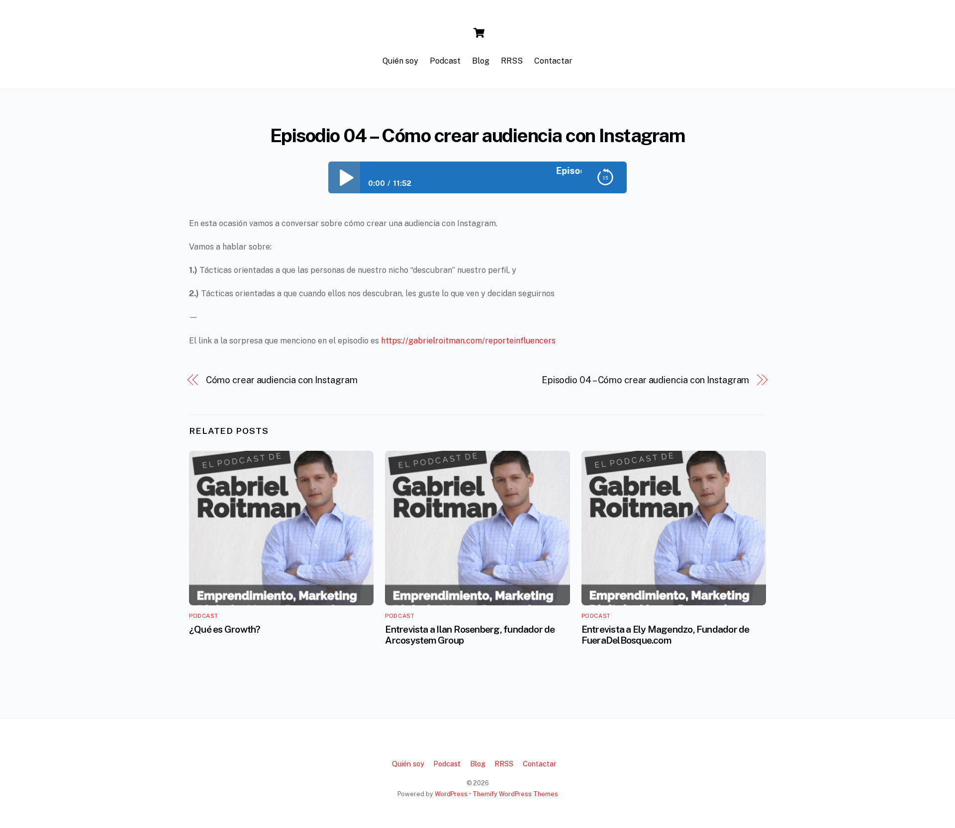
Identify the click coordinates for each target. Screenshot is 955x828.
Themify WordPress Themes (515, 794)
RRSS (512, 61)
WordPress (451, 794)
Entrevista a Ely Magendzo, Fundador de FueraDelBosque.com (665, 635)
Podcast (445, 61)
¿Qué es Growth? (224, 629)
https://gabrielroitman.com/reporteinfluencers (468, 340)
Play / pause (344, 177)
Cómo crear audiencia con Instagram (282, 380)
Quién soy (400, 61)
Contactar (553, 61)
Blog (480, 61)
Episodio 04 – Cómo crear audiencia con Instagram (477, 135)
